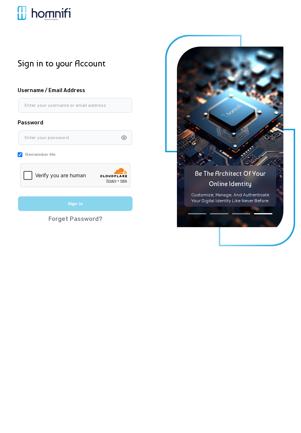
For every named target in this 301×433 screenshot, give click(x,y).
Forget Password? (75, 218)
